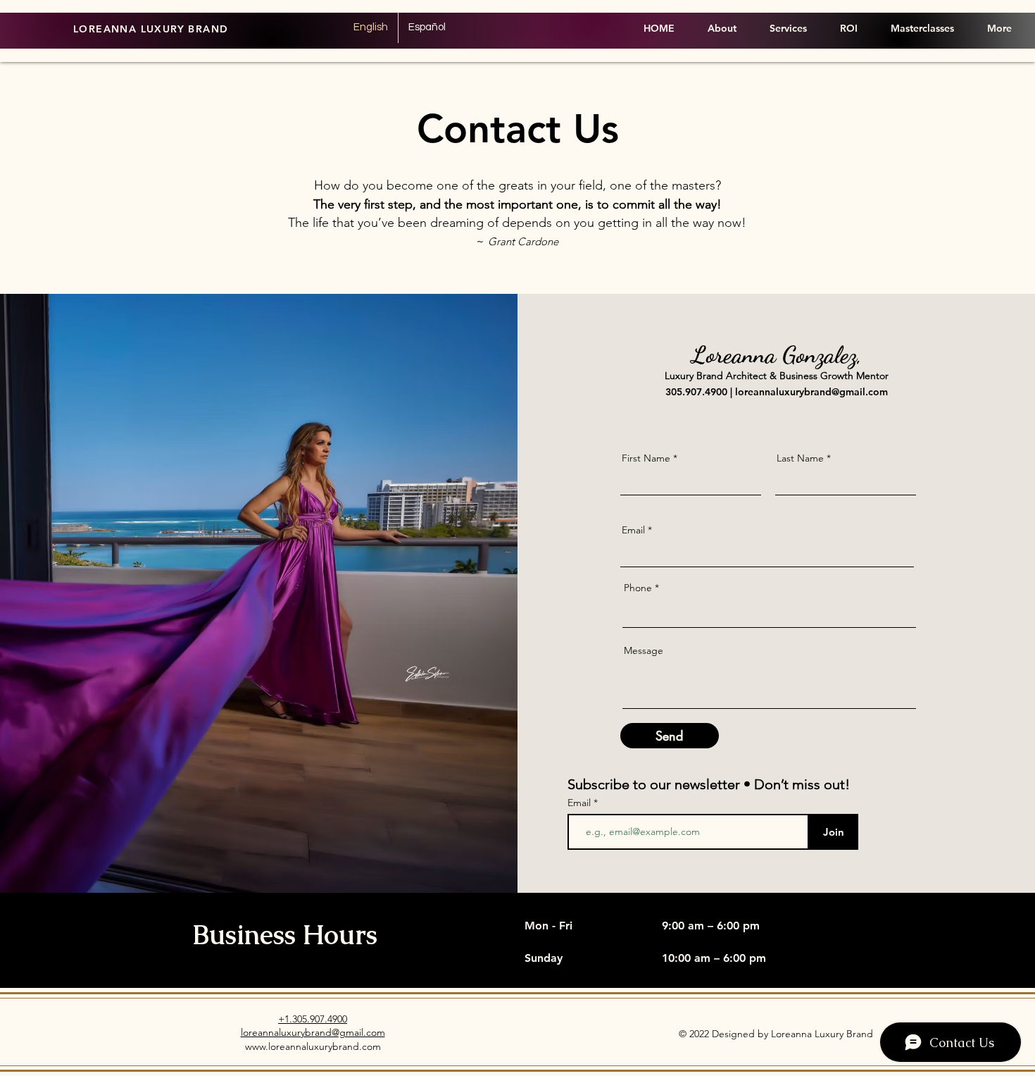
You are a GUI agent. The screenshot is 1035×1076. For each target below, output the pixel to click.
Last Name (800, 458)
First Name (646, 458)
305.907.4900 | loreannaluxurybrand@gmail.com (776, 391)
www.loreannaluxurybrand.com (313, 1046)
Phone (638, 588)
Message (643, 650)
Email (633, 530)
